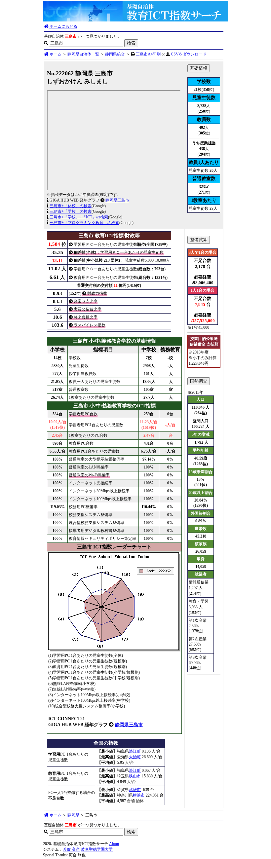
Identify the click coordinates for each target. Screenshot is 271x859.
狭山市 (135, 776)
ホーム (55, 54)
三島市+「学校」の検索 (71, 211)
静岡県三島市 (117, 200)
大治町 (135, 757)
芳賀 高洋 (71, 849)
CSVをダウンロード (189, 54)
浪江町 (135, 751)
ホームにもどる (63, 26)
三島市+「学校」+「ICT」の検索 (79, 217)
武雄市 (135, 789)
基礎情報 (198, 68)
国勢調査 (198, 381)
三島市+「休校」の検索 (71, 206)
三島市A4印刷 (148, 54)
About (114, 843)
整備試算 (198, 239)
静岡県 (73, 815)
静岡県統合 (115, 54)
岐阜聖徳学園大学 (97, 849)
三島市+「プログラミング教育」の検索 (84, 222)
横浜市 (139, 795)
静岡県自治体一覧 (83, 54)
